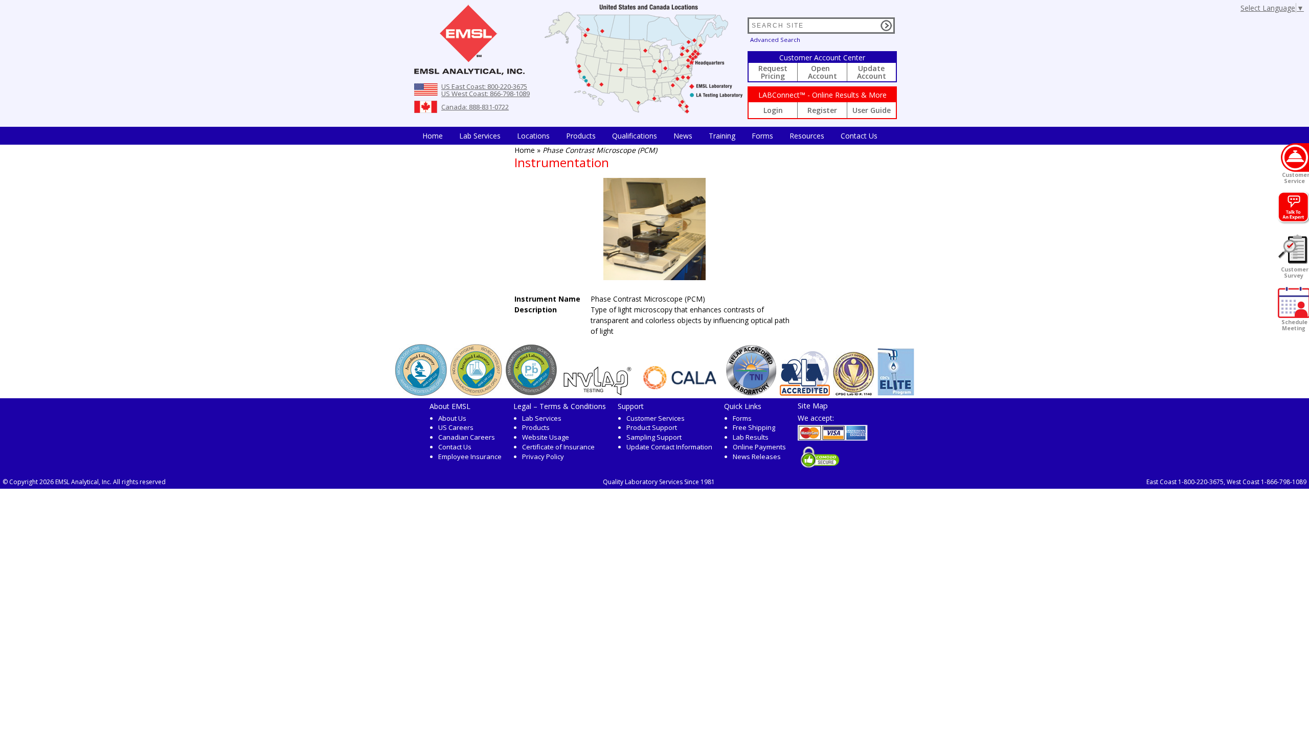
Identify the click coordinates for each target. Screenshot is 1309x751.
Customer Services (655, 418)
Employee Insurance (470, 456)
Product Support (651, 427)
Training (722, 136)
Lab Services (541, 418)
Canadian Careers (466, 437)
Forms (762, 136)
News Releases (757, 456)
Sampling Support (654, 437)
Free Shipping (754, 427)
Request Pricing (772, 72)
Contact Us (859, 136)
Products (581, 136)
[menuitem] (432, 136)
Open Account (822, 72)
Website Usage (545, 437)
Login (773, 110)
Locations (533, 136)
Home (432, 136)
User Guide (871, 110)
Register (822, 110)
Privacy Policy (543, 456)
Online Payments (759, 446)
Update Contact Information (669, 446)
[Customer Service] (1295, 157)
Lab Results (751, 437)
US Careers (455, 427)
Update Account (871, 72)
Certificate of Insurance (558, 446)
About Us (452, 418)
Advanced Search (775, 39)
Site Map (813, 405)
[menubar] (650, 136)
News (682, 136)
